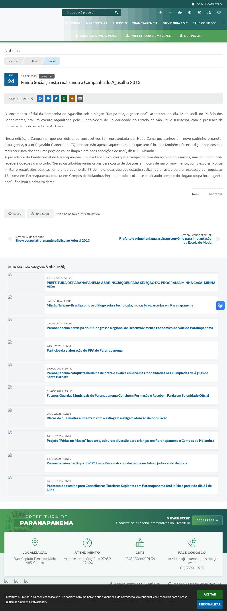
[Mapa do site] (209, 12)
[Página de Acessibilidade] (219, 12)
